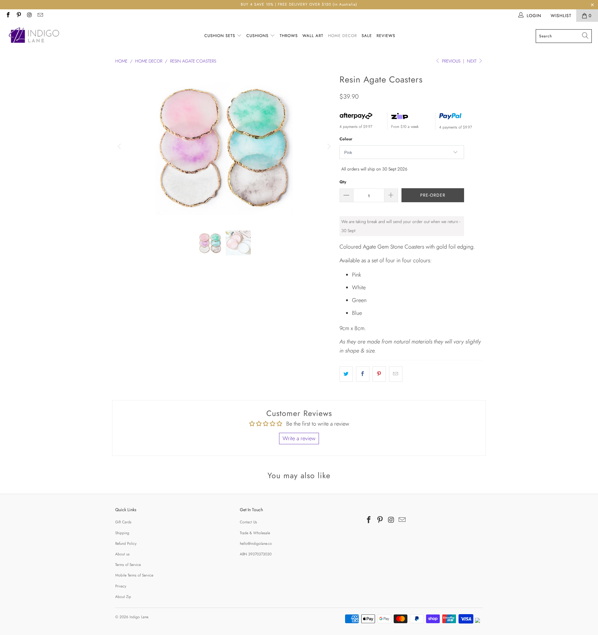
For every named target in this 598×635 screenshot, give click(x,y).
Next (472, 61)
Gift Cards (123, 522)
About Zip (123, 597)
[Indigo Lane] (35, 36)
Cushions (258, 36)
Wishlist (561, 15)
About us (122, 554)
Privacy (120, 586)
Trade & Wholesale (255, 533)
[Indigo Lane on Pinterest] (19, 15)
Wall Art (312, 36)
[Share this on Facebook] (362, 374)
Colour (345, 139)
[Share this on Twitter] (346, 374)
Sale (367, 36)
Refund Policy (125, 543)
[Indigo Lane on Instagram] (29, 15)
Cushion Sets (220, 36)
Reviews (386, 36)
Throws (289, 36)
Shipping (122, 533)
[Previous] (120, 146)
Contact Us (248, 522)
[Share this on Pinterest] (379, 374)
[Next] (329, 146)
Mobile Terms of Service (134, 575)
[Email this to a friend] (395, 374)
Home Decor (342, 36)
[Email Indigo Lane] (40, 15)
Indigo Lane (139, 617)
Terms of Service (128, 564)
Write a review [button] (299, 438)
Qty (342, 182)
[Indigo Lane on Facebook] (8, 15)
